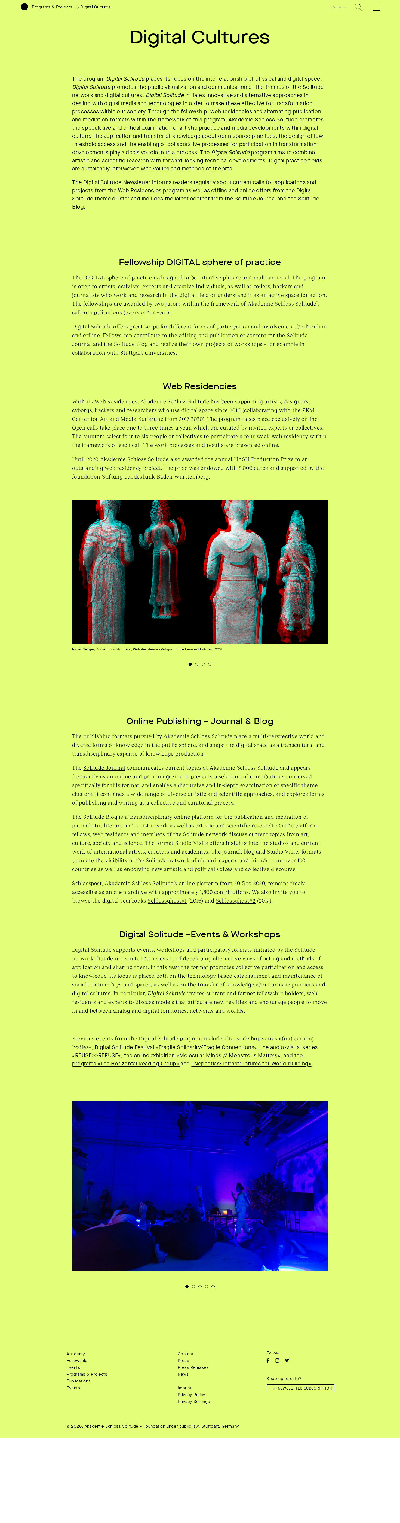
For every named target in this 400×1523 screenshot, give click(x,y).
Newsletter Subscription (305, 1388)
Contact (185, 1354)
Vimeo (287, 1360)
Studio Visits (191, 842)
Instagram (277, 1360)
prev (136, 590)
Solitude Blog (100, 816)
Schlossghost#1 (167, 900)
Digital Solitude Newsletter (116, 182)
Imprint (184, 1388)
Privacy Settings (194, 1401)
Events (73, 1367)
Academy (76, 1354)
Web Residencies (115, 401)
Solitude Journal (104, 767)
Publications (79, 1381)
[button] (372, 7)
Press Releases (193, 1367)
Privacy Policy (191, 1394)
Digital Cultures (96, 7)
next (264, 590)
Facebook (268, 1360)
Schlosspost (87, 883)
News (183, 1374)
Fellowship (77, 1360)
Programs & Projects (52, 7)
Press (183, 1360)
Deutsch (339, 7)
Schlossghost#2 (236, 900)
